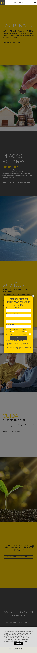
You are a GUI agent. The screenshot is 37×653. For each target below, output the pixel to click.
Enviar (19, 338)
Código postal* (10, 324)
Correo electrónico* (12, 313)
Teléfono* (9, 319)
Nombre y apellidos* (12, 308)
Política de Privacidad (24, 341)
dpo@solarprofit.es (21, 348)
